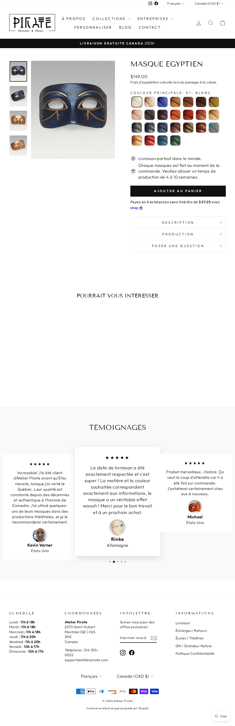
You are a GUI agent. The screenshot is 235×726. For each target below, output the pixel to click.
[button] (136, 101)
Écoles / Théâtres (190, 638)
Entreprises (153, 18)
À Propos (74, 18)
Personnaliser (93, 27)
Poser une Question (178, 246)
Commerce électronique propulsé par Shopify (117, 708)
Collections (109, 18)
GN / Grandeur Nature (194, 646)
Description (178, 222)
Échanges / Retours (191, 630)
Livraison (183, 623)
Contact (150, 27)
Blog (125, 27)
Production (178, 234)
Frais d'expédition (144, 82)
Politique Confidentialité (195, 653)
